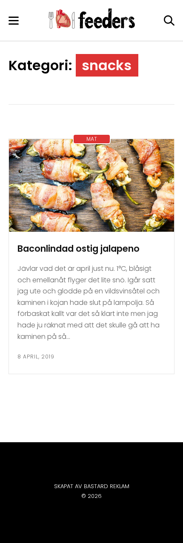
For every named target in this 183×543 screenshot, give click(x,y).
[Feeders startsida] (92, 26)
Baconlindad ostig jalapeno (78, 248)
